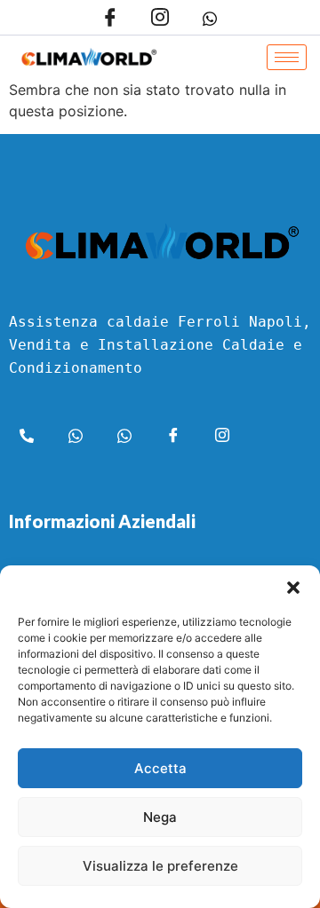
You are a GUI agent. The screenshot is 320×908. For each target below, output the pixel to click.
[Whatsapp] (75, 437)
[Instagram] (160, 17)
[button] (293, 587)
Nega (160, 817)
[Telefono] (26, 437)
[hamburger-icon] (287, 57)
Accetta (160, 768)
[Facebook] (110, 17)
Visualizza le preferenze (160, 865)
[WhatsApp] (210, 17)
